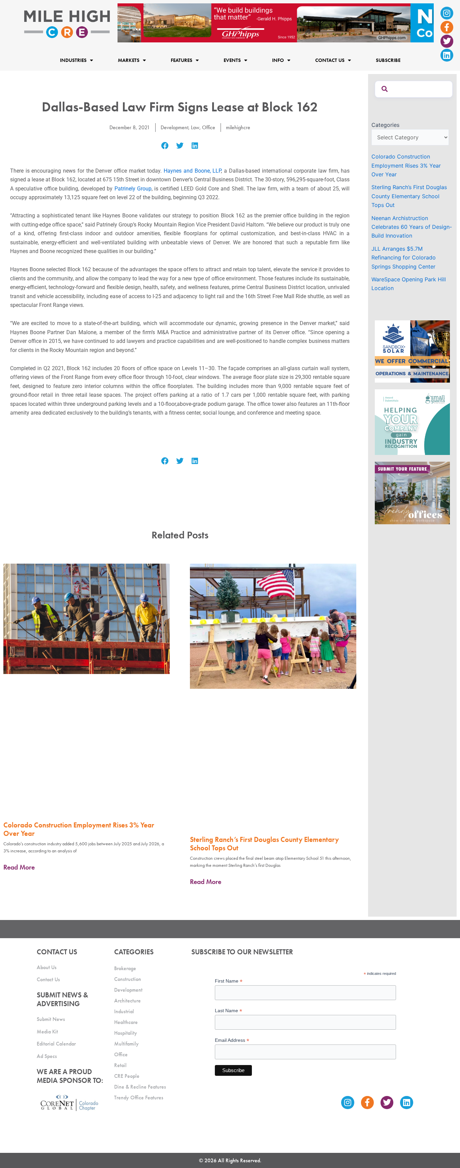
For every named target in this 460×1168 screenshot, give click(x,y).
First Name (228, 981)
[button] (165, 146)
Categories (385, 124)
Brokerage (125, 968)
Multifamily (126, 1043)
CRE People (126, 1075)
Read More (19, 867)
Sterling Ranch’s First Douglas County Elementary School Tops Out (264, 843)
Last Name (228, 1010)
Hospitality (125, 1032)
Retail (120, 1065)
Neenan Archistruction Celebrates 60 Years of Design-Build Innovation (411, 227)
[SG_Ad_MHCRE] (412, 421)
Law (195, 127)
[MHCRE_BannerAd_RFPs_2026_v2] (276, 22)
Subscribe (388, 60)
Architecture (127, 1000)
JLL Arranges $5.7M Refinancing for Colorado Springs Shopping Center (403, 257)
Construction (127, 979)
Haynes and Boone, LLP (192, 171)
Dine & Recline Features (140, 1086)
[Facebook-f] (446, 27)
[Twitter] (446, 41)
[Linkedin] (446, 55)
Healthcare (126, 1022)
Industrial (124, 1011)
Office (208, 127)
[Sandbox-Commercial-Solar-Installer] (412, 351)
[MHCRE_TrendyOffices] (412, 492)
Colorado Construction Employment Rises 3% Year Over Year (78, 829)
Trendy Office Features (138, 1097)
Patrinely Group (133, 188)
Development (174, 127)
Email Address (232, 1040)
